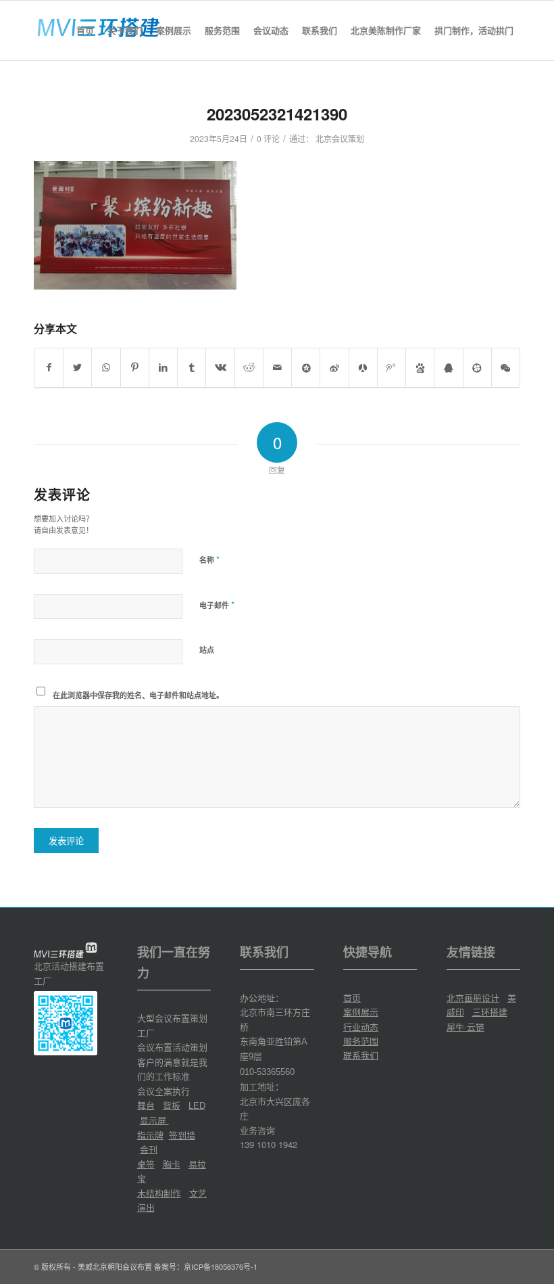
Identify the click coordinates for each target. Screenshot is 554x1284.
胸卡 (171, 1163)
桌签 (146, 1163)
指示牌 (150, 1134)
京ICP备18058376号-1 (220, 1266)
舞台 (146, 1105)
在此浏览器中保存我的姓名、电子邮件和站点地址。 (138, 695)
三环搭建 (489, 1011)
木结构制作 (159, 1193)
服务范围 (360, 1040)
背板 (171, 1105)
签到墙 (182, 1134)
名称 (209, 559)
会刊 (148, 1149)
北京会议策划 (340, 138)
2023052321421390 (277, 113)
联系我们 (360, 1055)
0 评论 (268, 138)
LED (196, 1106)
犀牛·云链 (465, 1026)
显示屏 (154, 1120)
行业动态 (360, 1026)
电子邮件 (216, 604)
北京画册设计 (473, 997)
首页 (352, 997)
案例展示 (360, 1011)
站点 (206, 650)
